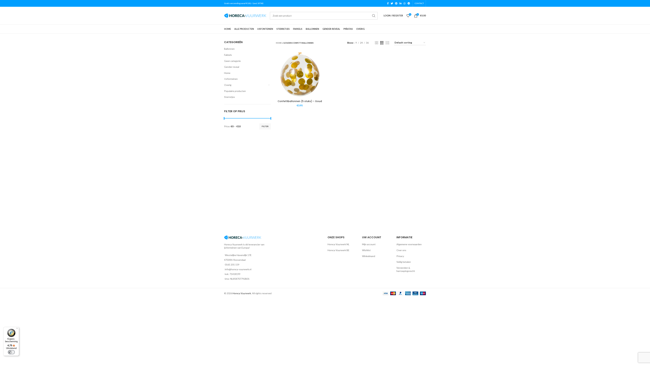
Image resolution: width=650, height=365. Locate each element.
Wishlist (366, 250)
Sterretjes (229, 96)
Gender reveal (231, 66)
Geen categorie (232, 60)
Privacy (400, 256)
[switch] (11, 352)
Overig (227, 84)
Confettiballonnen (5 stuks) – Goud (300, 101)
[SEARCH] (374, 16)
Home (227, 72)
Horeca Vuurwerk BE (338, 250)
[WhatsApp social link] (405, 3)
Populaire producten (235, 91)
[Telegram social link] (409, 3)
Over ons (401, 250)
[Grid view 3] (381, 43)
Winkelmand (368, 256)
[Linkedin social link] (400, 3)
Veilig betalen (403, 261)
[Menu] (17, 329)
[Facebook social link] (388, 3)
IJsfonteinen (231, 78)
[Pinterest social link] (396, 3)
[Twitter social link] (392, 3)
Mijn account (369, 244)
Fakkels (228, 54)
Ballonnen (229, 48)
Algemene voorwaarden (409, 244)
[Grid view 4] (387, 43)
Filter (265, 126)
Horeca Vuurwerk (242, 293)
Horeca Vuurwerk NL (338, 244)
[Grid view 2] (376, 43)
